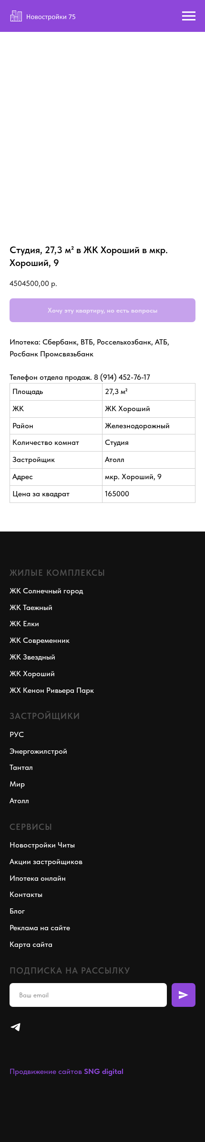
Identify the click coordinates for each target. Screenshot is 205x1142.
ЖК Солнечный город (46, 590)
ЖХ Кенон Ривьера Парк (52, 690)
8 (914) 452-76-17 (122, 377)
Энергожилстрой (38, 751)
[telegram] (15, 1027)
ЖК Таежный (31, 607)
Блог (17, 911)
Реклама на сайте (40, 927)
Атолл (19, 800)
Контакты (26, 894)
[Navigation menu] (188, 16)
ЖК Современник (40, 640)
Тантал (21, 767)
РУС (17, 734)
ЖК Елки (24, 623)
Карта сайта (31, 944)
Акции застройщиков (46, 861)
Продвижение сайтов (46, 1071)
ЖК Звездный (32, 656)
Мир (17, 783)
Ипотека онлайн (38, 878)
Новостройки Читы (42, 844)
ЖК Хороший (32, 673)
